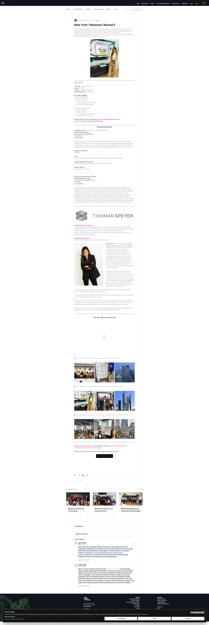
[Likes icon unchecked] (79, 560)
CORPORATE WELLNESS (163, 603)
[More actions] (134, 20)
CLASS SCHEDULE (135, 600)
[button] (152, 3)
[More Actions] (134, 543)
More (115, 9)
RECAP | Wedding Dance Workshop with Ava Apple (131, 510)
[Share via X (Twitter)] (79, 475)
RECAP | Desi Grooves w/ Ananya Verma (104, 510)
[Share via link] (87, 475)
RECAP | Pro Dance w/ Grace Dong (76, 510)
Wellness (108, 9)
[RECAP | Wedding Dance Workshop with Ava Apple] (131, 499)
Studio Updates (78, 9)
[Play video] (104, 337)
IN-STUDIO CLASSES (134, 599)
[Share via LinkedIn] (83, 475)
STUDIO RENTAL (161, 602)
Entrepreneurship (98, 9)
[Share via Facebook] (75, 475)
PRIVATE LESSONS (161, 600)
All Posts (68, 9)
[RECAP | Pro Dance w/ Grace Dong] (78, 499)
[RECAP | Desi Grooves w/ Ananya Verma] (104, 499)
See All (141, 489)
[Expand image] (84, 372)
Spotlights (88, 9)
